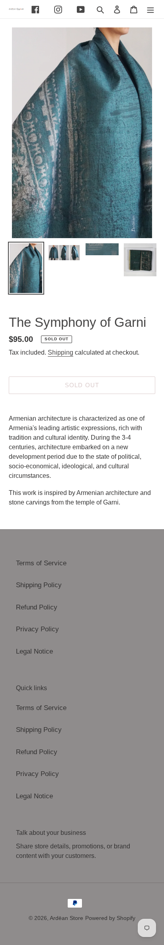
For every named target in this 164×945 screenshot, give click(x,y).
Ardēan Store (66, 918)
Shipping (60, 352)
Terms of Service (41, 563)
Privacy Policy (37, 629)
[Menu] (150, 9)
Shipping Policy (39, 585)
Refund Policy (36, 607)
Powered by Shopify (110, 918)
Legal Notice (34, 651)
